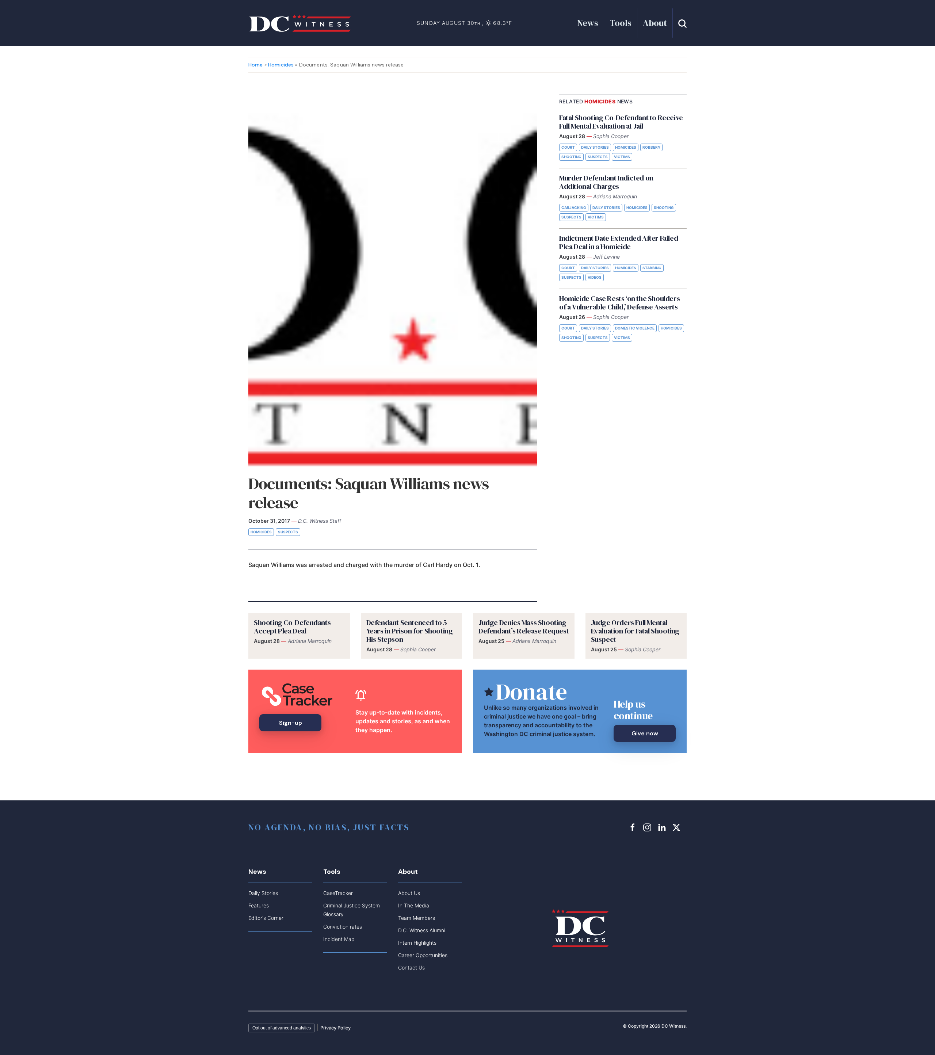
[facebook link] (633, 827)
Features (258, 905)
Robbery (651, 147)
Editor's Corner (265, 918)
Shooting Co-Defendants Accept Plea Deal (292, 626)
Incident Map (338, 939)
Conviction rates (342, 926)
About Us (409, 893)
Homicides (281, 64)
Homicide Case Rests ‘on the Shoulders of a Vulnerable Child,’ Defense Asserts (619, 302)
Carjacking (573, 207)
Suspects (288, 532)
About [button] (655, 23)
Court (568, 147)
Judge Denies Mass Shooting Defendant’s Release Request (523, 626)
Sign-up (290, 723)
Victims (622, 157)
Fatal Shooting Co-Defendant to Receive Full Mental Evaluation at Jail (621, 122)
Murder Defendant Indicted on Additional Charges (606, 182)
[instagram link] (648, 827)
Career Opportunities (422, 955)
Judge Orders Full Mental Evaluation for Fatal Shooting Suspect (635, 630)
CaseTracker (338, 893)
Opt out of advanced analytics (281, 1028)
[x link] (677, 827)
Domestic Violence (634, 328)
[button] (682, 22)
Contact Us (411, 967)
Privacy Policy (335, 1028)
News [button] (587, 23)
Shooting (571, 157)
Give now (644, 733)
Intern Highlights (417, 943)
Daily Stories (595, 147)
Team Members (416, 918)
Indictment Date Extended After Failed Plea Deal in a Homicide (618, 242)
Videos (595, 277)
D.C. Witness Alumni (421, 930)
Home (255, 64)
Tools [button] (620, 23)
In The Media (413, 905)
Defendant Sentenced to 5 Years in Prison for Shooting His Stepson (409, 630)
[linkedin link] (662, 827)
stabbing (651, 268)
